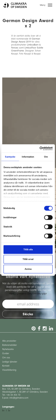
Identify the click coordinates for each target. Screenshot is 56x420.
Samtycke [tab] (10, 156)
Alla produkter (9, 341)
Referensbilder (9, 345)
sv (9, 410)
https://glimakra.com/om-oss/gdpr (28, 293)
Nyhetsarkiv (8, 349)
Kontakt (5, 365)
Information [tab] (28, 156)
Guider (5, 353)
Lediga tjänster (9, 361)
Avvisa (28, 269)
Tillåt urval (28, 259)
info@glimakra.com (18, 397)
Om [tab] (46, 156)
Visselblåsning (9, 370)
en (3, 410)
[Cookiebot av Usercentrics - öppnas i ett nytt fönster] (40, 148)
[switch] (48, 217)
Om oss (6, 357)
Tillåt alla (28, 249)
